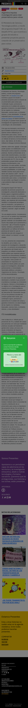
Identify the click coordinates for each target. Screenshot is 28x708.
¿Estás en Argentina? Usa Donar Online (14, 364)
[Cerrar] (23, 338)
